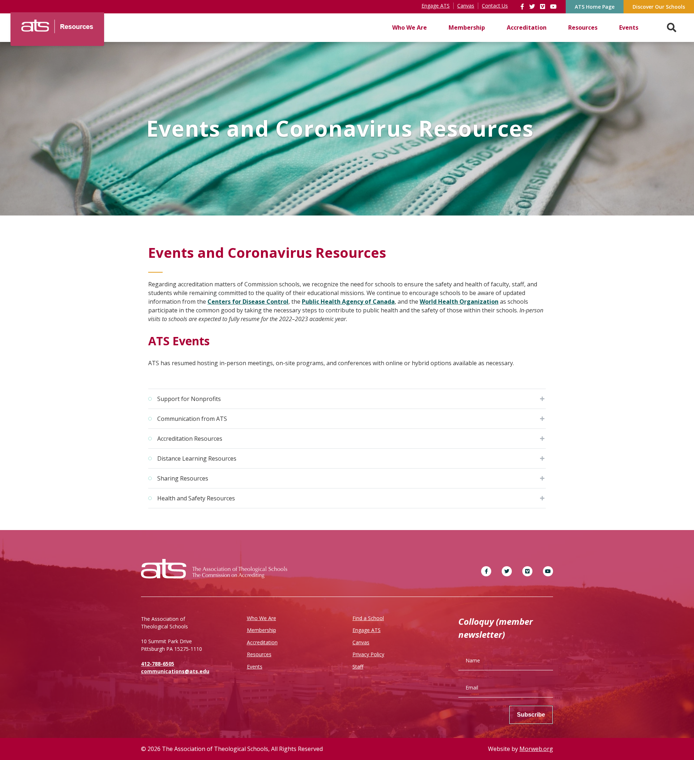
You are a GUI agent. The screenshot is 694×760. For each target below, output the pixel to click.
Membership (467, 27)
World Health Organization (459, 302)
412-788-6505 (157, 663)
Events (628, 27)
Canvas (360, 642)
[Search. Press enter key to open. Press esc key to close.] (671, 27)
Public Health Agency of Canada (348, 302)
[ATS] (57, 24)
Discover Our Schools (659, 6)
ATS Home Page (594, 6)
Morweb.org (536, 749)
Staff (357, 666)
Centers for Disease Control (247, 302)
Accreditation (527, 27)
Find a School (368, 618)
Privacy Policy (368, 654)
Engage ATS (366, 630)
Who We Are (409, 27)
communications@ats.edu (175, 671)
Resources (582, 27)
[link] (523, 6)
